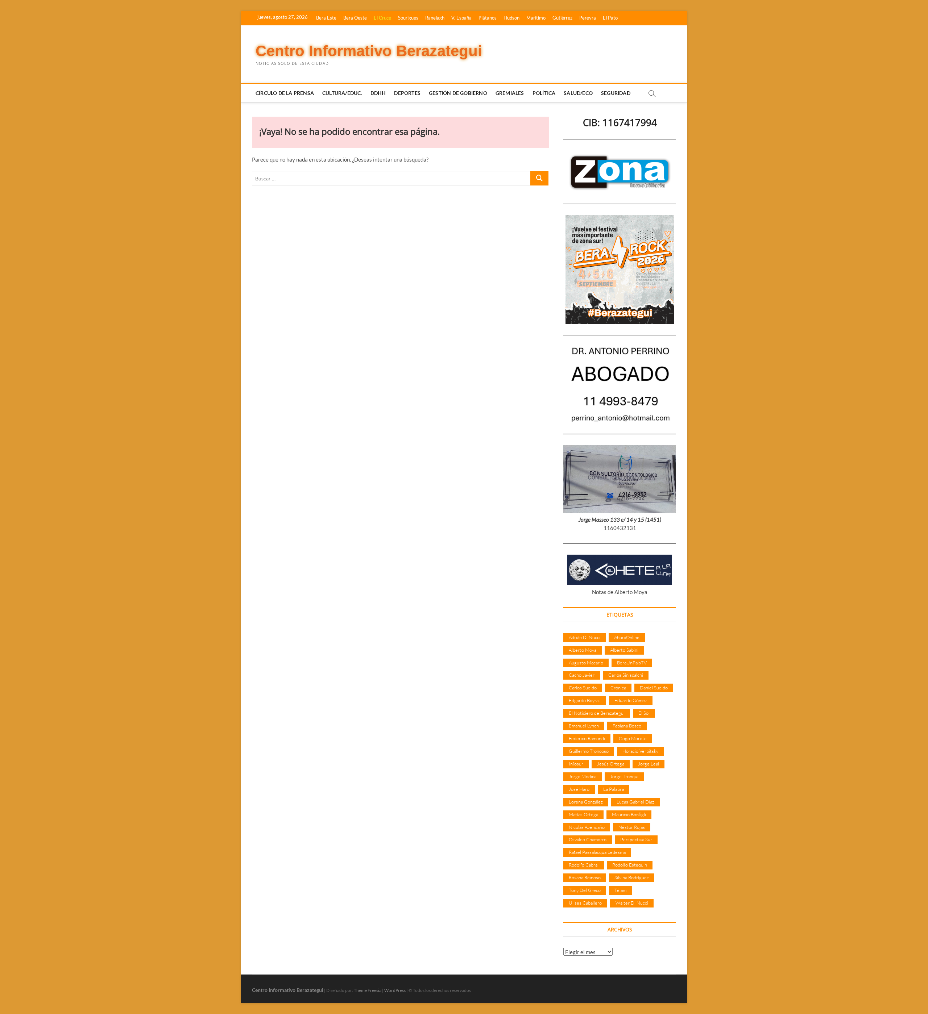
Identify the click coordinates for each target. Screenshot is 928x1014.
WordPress (395, 990)
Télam (620, 890)
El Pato (610, 18)
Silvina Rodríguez (631, 877)
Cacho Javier (581, 675)
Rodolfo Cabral (583, 865)
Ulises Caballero (585, 903)
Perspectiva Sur (636, 839)
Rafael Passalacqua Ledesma (597, 852)
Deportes (407, 93)
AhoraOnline (626, 637)
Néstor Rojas (631, 827)
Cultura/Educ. (342, 93)
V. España (461, 18)
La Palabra (613, 789)
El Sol (644, 713)
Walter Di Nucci (632, 903)
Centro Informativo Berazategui (369, 50)
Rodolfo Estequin (629, 865)
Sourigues (408, 18)
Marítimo (536, 18)
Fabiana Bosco (627, 726)
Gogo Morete (633, 738)
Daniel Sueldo (654, 687)
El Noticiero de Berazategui (597, 713)
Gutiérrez (562, 18)
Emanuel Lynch (584, 726)
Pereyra (587, 18)
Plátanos (487, 18)
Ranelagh (434, 18)
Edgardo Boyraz (585, 700)
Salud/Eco (578, 93)
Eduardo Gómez (630, 700)
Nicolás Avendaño (587, 827)
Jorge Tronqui (624, 776)
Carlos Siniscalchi (625, 675)
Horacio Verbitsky (640, 751)
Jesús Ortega (610, 764)
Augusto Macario (586, 662)
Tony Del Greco (585, 890)
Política (544, 93)
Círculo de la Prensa (285, 93)
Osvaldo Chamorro (587, 839)
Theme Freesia (367, 990)
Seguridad (615, 93)
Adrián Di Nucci (584, 637)
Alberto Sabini (624, 650)
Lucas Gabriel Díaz (635, 802)
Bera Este (326, 18)
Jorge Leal (648, 764)
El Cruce (382, 18)
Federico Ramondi (587, 738)
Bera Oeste (355, 18)
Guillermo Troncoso (589, 751)
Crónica (618, 687)
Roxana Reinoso (585, 877)
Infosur (576, 764)
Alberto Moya (582, 650)
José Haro (579, 789)
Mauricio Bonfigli (629, 814)
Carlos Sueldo (583, 687)
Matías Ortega (583, 814)
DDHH (378, 93)
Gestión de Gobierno (458, 93)
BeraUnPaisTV (632, 662)
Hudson (511, 18)
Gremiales (510, 93)
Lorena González (586, 802)
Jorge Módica (582, 776)
